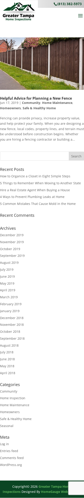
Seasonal (6, 426)
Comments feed (12, 458)
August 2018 (9, 345)
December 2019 (12, 235)
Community (31, 103)
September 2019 (12, 255)
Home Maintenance (57, 103)
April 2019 (7, 290)
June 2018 (7, 359)
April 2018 (7, 373)
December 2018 (12, 318)
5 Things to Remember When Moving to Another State (40, 183)
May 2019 (7, 283)
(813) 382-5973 (69, 4)
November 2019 (12, 242)
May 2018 (7, 366)
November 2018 (12, 324)
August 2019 (9, 262)
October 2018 (10, 331)
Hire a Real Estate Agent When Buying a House (35, 190)
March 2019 (9, 297)
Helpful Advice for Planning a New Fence (36, 98)
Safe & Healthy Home (39, 108)
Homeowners (10, 108)
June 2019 (7, 276)
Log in (4, 444)
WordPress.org (11, 465)
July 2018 (6, 352)
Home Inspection (12, 398)
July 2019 (6, 269)
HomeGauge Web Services (61, 491)
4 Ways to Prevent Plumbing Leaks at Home (32, 197)
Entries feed (9, 451)
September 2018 (12, 338)
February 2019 (11, 304)
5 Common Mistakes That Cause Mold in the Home (38, 204)
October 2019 (10, 249)
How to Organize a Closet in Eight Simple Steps (35, 176)
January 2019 (9, 311)
